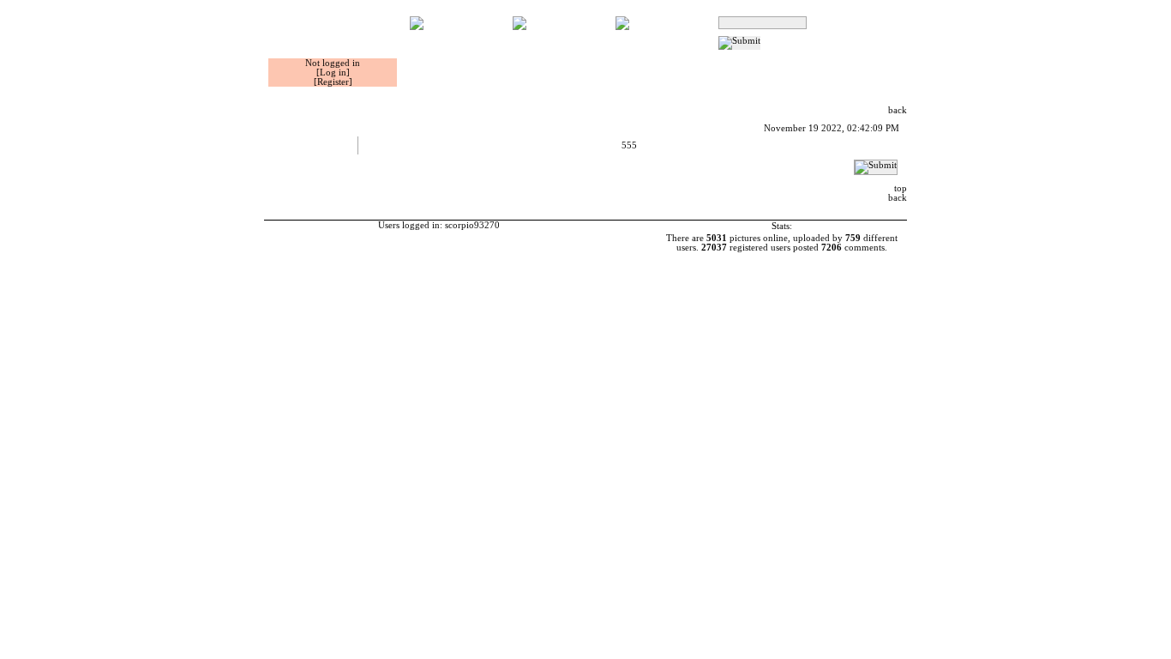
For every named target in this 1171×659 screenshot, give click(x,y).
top (900, 188)
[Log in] (333, 72)
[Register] (333, 82)
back (897, 110)
